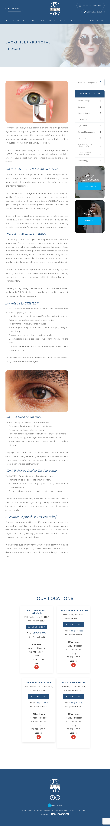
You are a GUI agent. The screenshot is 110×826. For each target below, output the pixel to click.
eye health (82, 125)
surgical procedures (86, 132)
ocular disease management (84, 153)
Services (33, 20)
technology (83, 160)
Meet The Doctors (15, 20)
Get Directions (35, 627)
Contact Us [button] (96, 20)
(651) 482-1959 (76, 703)
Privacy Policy (75, 810)
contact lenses (84, 113)
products (82, 138)
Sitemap (85, 810)
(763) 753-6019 (42, 703)
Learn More (88, 186)
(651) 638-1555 (76, 631)
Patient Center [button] (78, 20)
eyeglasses (82, 119)
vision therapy (84, 101)
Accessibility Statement (60, 810)
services (81, 107)
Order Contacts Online (53, 20)
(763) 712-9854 (39, 633)
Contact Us (88, 221)
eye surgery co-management (85, 145)
